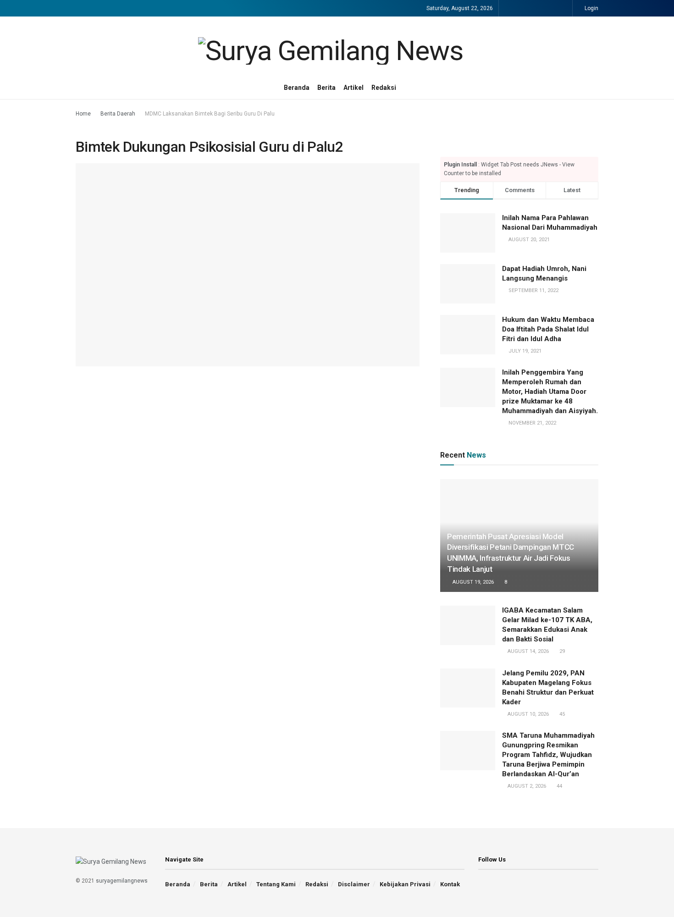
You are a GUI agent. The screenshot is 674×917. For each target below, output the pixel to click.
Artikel (353, 87)
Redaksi (383, 87)
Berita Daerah (117, 113)
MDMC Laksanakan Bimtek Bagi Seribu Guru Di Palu (210, 113)
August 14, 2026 (527, 651)
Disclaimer (354, 884)
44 (558, 786)
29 (561, 651)
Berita (326, 87)
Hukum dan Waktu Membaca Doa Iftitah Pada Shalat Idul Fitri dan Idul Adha (548, 329)
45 (561, 714)
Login (590, 8)
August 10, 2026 (527, 714)
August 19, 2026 (472, 582)
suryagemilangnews (122, 881)
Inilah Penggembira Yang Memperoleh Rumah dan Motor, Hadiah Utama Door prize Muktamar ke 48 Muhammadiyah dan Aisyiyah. (550, 391)
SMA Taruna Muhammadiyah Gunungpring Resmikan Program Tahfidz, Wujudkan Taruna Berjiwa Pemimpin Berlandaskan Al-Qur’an (548, 754)
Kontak (450, 884)
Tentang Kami (276, 884)
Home (83, 113)
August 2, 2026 (526, 786)
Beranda (296, 87)
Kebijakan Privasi (405, 884)
